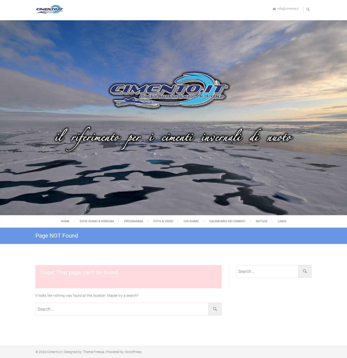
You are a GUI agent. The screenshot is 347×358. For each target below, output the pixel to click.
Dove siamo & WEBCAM (97, 221)
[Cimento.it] (50, 9)
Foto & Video (163, 221)
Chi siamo (191, 221)
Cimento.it (54, 352)
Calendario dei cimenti (227, 221)
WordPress (133, 352)
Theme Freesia (93, 352)
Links (282, 221)
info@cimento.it (288, 8)
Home (65, 221)
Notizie (261, 221)
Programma (133, 221)
